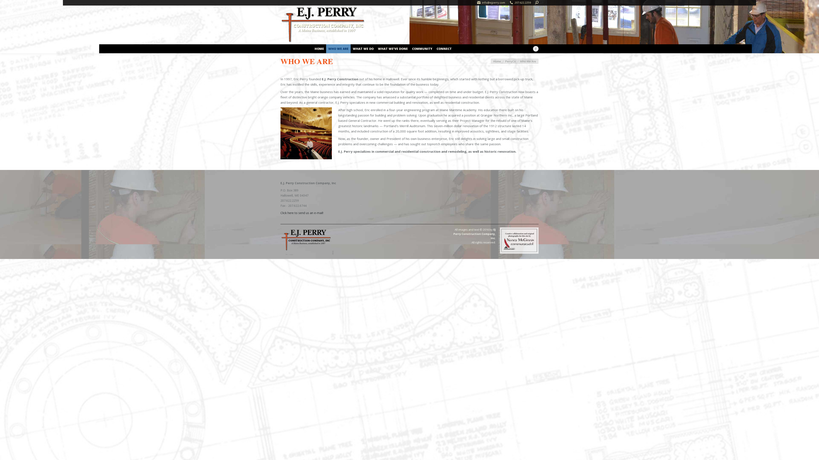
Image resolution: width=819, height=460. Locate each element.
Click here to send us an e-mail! (301, 213)
